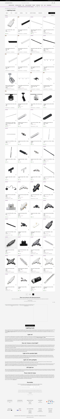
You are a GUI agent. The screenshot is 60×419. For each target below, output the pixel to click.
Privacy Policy (30, 411)
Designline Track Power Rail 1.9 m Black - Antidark (48, 123)
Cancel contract (30, 403)
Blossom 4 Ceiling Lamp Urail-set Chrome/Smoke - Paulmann (10, 86)
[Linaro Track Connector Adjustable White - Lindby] (24, 264)
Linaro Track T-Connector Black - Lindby (35, 250)
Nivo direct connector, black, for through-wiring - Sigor (35, 86)
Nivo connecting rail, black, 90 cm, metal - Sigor (35, 67)
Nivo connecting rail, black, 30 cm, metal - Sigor (10, 49)
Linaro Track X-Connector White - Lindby (48, 269)
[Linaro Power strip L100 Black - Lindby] (49, 154)
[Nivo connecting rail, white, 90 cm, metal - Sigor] (11, 63)
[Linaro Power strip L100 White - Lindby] (49, 172)
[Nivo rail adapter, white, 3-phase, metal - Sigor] (36, 100)
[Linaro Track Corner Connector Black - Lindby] (49, 209)
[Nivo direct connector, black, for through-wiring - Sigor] (36, 81)
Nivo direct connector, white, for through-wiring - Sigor (48, 86)
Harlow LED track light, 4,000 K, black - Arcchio (36, 49)
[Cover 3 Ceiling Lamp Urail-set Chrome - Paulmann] (24, 81)
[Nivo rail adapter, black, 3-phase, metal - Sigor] (11, 100)
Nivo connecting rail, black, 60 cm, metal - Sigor (23, 30)
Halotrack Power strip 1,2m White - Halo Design (48, 287)
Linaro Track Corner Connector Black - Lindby (49, 213)
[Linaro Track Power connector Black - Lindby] (11, 190)
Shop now (32, 6)
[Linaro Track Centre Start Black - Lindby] (11, 246)
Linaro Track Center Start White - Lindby (10, 287)
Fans (23, 5)
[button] (16, 27)
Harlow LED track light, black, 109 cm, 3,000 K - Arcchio (49, 49)
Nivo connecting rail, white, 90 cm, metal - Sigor (10, 67)
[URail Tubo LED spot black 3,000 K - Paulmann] (24, 100)
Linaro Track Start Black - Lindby (48, 231)
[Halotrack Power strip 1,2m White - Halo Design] (49, 283)
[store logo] (8, 3)
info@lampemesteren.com (9, 401)
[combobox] (32, 3)
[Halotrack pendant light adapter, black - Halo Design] (36, 283)
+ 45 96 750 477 (36, 415)
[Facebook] (7, 410)
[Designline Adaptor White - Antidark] (24, 172)
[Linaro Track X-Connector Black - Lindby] (11, 264)
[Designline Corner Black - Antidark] (36, 209)
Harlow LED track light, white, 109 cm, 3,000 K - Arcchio (36, 30)
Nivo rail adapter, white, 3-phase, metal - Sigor (36, 104)
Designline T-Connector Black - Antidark (22, 232)
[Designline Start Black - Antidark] (24, 154)
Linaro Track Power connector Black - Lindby (11, 195)
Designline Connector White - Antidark (36, 159)
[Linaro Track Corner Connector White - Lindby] (24, 190)
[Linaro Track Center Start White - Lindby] (11, 283)
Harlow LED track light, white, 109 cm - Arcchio (49, 30)
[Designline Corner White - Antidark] (36, 172)
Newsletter (40, 401)
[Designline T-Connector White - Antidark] (24, 283)
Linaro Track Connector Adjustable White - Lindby (23, 269)
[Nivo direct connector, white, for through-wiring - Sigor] (49, 81)
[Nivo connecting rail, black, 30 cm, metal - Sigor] (11, 44)
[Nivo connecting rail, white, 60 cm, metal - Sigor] (24, 44)
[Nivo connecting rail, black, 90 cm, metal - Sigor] (36, 63)
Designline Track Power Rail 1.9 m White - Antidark (23, 123)
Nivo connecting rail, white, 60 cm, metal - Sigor (23, 49)
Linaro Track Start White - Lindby (10, 29)
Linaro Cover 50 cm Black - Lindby (48, 194)
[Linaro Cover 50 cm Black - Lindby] (49, 190)
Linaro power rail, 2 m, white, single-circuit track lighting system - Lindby (11, 123)
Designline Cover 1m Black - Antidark (11, 159)
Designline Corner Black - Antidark (35, 213)
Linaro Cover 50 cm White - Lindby (35, 122)
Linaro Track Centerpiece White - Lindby (22, 213)
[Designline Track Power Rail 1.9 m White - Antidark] (24, 118)
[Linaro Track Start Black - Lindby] (49, 227)
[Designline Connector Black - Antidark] (24, 136)
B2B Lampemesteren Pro (40, 411)
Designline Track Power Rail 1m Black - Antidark (49, 104)
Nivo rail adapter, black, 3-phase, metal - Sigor (11, 104)
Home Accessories (50, 412)
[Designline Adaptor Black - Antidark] (11, 172)
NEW (42, 5)
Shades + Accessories (11, 8)
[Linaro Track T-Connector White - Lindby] (36, 264)
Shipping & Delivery (30, 401)
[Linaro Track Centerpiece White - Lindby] (24, 209)
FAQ (9, 402)
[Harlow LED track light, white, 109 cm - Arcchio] (49, 25)
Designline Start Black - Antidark (22, 159)
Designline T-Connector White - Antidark (22, 287)
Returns (30, 402)
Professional (49, 5)
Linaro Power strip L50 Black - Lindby (11, 231)
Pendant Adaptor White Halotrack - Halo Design (36, 232)
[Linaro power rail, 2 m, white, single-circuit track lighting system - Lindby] (11, 118)
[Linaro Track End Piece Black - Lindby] (24, 246)
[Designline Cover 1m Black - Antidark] (11, 154)
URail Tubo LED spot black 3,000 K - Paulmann (23, 104)
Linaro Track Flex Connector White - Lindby (48, 250)
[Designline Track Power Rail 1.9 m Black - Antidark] (49, 118)
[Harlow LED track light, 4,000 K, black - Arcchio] (36, 44)
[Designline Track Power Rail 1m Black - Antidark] (49, 100)
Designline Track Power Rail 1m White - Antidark (36, 141)
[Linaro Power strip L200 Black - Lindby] (11, 136)
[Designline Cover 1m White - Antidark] (49, 136)
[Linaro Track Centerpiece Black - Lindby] (36, 190)
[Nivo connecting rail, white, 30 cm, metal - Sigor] (24, 63)
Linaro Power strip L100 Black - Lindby (49, 159)
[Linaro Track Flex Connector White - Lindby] (49, 246)
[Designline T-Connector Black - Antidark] (24, 227)
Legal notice (30, 412)
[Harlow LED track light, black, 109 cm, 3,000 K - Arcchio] (49, 44)
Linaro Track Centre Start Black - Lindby (10, 250)
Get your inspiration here (29, 325)
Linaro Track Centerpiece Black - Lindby (36, 194)
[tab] (7, 13)
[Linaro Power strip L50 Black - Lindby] (11, 227)
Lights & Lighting (6, 8)
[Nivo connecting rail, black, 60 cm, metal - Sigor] (24, 25)
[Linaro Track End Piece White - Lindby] (11, 209)
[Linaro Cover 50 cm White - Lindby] (36, 118)
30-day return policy (40, 402)
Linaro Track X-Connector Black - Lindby (10, 269)
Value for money (50, 411)
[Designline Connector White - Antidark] (36, 154)
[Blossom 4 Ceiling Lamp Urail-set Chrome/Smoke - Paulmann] (11, 81)
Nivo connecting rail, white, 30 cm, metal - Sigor (23, 67)
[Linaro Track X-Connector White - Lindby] (49, 264)
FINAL (37, 6)
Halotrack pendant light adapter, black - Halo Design (36, 287)
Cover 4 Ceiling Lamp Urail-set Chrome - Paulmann (49, 67)
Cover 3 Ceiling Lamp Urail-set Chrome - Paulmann (23, 86)
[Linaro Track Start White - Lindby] (11, 25)
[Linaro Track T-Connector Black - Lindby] (36, 246)
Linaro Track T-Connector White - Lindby (35, 269)
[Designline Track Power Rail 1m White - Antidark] (36, 136)
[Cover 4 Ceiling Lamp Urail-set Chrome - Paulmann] (49, 63)
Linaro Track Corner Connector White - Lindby (23, 195)
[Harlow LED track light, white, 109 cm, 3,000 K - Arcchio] (36, 25)
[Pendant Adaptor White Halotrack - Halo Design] (36, 227)
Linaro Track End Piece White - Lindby (11, 213)
